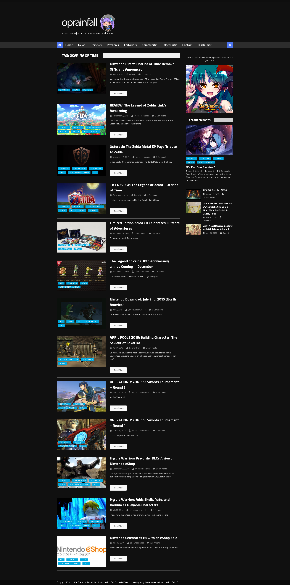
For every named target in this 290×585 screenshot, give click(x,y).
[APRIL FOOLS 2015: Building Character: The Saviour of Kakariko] (81, 351)
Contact (187, 45)
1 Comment (146, 74)
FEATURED (77, 127)
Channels (64, 90)
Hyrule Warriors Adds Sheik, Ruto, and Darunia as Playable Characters (140, 502)
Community (149, 45)
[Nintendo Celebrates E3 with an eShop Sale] (81, 551)
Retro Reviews (77, 210)
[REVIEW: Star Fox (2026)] (193, 194)
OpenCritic (170, 45)
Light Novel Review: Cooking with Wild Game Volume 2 (218, 227)
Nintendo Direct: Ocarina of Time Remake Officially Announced (142, 66)
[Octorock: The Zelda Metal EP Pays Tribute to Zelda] (81, 160)
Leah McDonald (209, 197)
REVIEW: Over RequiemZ (200, 167)
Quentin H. (207, 220)
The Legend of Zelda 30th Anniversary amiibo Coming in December (139, 263)
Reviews (96, 45)
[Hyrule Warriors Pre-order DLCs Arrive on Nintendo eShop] (81, 472)
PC (95, 172)
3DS (61, 283)
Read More (119, 93)
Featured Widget (95, 127)
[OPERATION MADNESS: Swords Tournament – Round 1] (81, 434)
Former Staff (134, 347)
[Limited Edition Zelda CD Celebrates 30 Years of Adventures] (81, 237)
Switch (75, 131)
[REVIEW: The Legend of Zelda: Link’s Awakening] (81, 119)
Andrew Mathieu (142, 271)
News (81, 45)
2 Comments (160, 271)
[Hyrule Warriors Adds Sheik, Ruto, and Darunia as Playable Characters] (81, 513)
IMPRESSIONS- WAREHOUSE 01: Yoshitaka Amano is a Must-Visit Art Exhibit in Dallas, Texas (217, 209)
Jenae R (132, 74)
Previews (113, 45)
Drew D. (137, 195)
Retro (63, 210)
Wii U (62, 325)
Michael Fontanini (141, 115)
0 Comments (160, 115)
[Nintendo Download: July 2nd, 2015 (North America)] (81, 313)
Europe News (79, 168)
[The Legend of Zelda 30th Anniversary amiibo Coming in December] (81, 275)
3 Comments (158, 510)
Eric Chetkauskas (137, 542)
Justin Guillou (140, 233)
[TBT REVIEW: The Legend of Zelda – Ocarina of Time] (81, 198)
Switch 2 (87, 90)
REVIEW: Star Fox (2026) (215, 190)
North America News (79, 172)
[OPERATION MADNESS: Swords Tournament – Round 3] (81, 396)
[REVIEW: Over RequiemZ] (209, 140)
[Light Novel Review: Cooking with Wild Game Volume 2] (193, 229)
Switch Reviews (91, 131)
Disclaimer (204, 45)
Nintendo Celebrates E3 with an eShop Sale (143, 537)
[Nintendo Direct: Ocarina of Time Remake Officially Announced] (81, 78)
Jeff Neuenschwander (137, 309)
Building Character (69, 359)
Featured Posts (200, 120)
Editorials (130, 45)
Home (69, 45)
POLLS (83, 408)
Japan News (96, 168)
